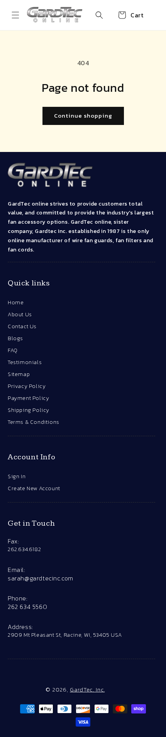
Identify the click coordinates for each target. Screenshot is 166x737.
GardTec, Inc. (87, 689)
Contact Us (22, 326)
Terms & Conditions (33, 422)
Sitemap (19, 374)
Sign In (16, 476)
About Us (20, 314)
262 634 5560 (27, 606)
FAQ (13, 350)
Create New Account (34, 488)
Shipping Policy (28, 410)
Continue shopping (83, 115)
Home (16, 303)
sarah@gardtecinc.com (40, 578)
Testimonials (25, 362)
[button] (15, 15)
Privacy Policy (27, 386)
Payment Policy (28, 398)
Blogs (15, 338)
